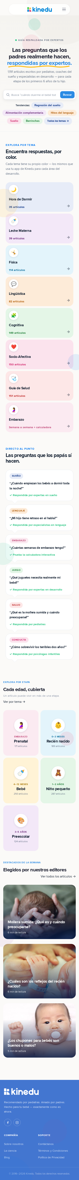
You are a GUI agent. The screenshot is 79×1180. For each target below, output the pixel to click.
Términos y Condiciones (53, 1151)
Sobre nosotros (13, 1144)
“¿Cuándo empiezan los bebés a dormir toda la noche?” (39, 485)
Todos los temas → (58, 121)
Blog (7, 1157)
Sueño (14, 120)
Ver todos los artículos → (58, 876)
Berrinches (33, 120)
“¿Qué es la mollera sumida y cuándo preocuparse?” (35, 614)
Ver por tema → (14, 701)
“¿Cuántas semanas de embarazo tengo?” (37, 548)
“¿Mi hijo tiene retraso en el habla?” (38, 518)
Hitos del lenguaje (62, 112)
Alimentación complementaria (24, 112)
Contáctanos (46, 1144)
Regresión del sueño (47, 105)
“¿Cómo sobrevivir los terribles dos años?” (38, 647)
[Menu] (64, 9)
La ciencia (10, 1151)
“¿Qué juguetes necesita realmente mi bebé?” (36, 579)
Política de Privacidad (51, 1157)
